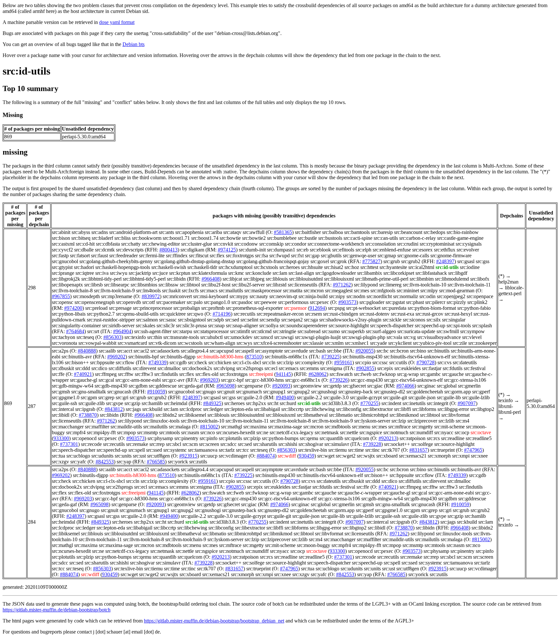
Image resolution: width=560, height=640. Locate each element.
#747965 (473, 450)
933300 (61, 438)
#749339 (157, 362)
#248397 (445, 261)
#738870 (88, 415)
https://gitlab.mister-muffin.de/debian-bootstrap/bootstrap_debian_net (214, 620)
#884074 (266, 456)
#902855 (365, 368)
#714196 (222, 314)
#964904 (122, 331)
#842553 (105, 461)
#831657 (418, 450)
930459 (306, 456)
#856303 (112, 337)
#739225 (330, 356)
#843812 (114, 409)
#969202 (116, 356)
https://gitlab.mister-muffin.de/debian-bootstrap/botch (57, 609)
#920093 (281, 386)
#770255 (369, 403)
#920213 (388, 438)
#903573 (347, 302)
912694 (317, 308)
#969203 (209, 380)
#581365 (283, 232)
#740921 (83, 374)
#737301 (69, 444)
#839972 (151, 296)
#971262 (342, 284)
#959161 (343, 362)
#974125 (227, 249)
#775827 (371, 261)
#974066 (405, 386)
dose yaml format (116, 22)
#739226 (339, 380)
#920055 (365, 351)
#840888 (87, 351)
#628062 (318, 374)
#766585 (156, 461)
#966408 (211, 279)
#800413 (168, 249)
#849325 (212, 403)
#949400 (285, 397)
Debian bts (133, 44)
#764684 (75, 331)
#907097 (467, 403)
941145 (283, 374)
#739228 (372, 444)
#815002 (209, 426)
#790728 (425, 362)
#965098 (225, 386)
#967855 (61, 296)
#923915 (188, 456)
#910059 (156, 391)
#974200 (73, 308)
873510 (254, 356)
